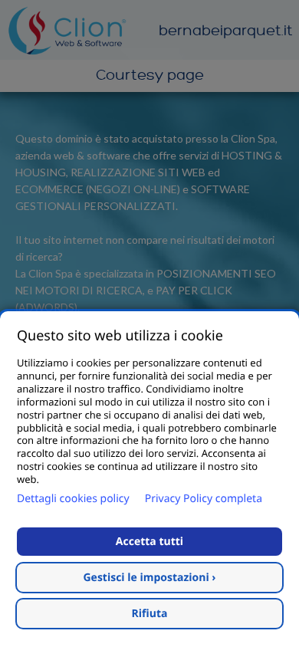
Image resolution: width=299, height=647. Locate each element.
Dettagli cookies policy (73, 498)
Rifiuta (150, 613)
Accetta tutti (149, 541)
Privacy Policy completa (203, 498)
